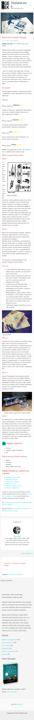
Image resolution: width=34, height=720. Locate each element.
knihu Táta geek (12, 692)
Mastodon (20, 704)
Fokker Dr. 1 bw (10, 483)
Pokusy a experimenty (9, 651)
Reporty (4, 654)
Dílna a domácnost (7, 642)
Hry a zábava (14, 40)
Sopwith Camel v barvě (13, 477)
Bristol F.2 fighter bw (12, 488)
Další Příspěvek (27, 553)
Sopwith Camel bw (11, 479)
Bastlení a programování (9, 639)
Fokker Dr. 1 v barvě (12, 481)
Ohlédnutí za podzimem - (16, 574)
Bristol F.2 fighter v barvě (14, 486)
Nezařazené (5, 648)
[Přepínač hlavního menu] (30, 5)
